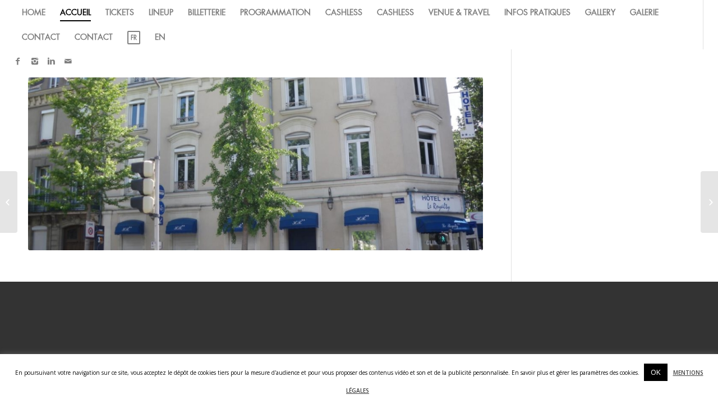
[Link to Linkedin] (51, 61)
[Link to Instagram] (34, 61)
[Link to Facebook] (18, 61)
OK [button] (656, 372)
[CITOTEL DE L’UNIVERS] (709, 202)
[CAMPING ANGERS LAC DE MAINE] (8, 202)
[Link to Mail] (68, 61)
